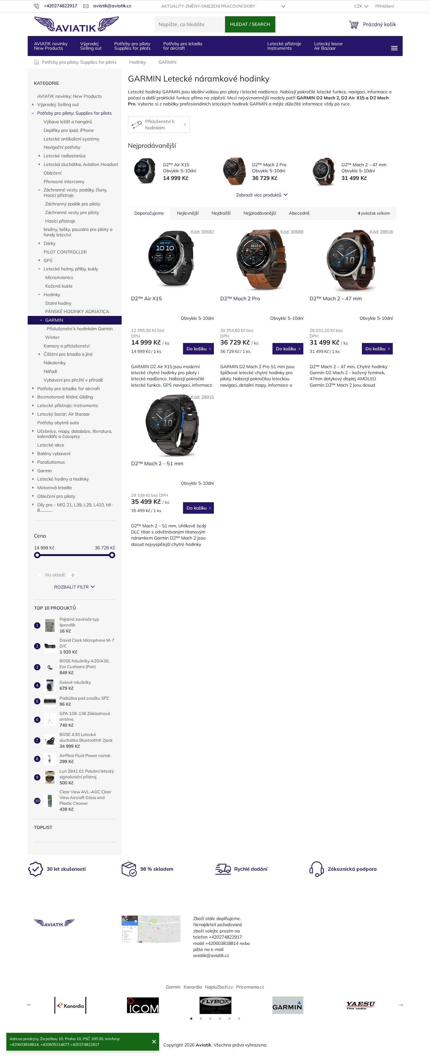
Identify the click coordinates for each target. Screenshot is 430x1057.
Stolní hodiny (58, 303)
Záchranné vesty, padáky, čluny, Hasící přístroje (75, 192)
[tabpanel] (70, 1005)
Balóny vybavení (53, 453)
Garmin (44, 471)
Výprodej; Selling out (58, 104)
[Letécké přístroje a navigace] (288, 1005)
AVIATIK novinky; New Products (69, 96)
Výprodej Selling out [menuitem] (91, 46)
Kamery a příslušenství (66, 346)
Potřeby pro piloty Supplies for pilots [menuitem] (132, 46)
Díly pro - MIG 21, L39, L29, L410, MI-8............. (75, 507)
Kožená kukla (58, 286)
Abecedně (299, 213)
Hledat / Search (250, 24)
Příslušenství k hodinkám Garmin (80, 329)
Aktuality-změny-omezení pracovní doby (208, 6)
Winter (52, 337)
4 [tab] (220, 1019)
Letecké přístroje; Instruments (67, 405)
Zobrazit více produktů (258, 195)
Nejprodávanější (259, 213)
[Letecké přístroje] (215, 1005)
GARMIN (54, 320)
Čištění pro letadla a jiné (68, 354)
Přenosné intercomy (64, 181)
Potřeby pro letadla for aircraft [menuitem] (182, 46)
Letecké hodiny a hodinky (63, 479)
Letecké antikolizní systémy (71, 139)
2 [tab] (201, 1019)
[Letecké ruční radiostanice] (361, 1005)
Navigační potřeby (62, 147)
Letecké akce (50, 445)
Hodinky (52, 294)
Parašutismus (51, 462)
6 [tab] (239, 1019)
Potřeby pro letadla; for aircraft (68, 388)
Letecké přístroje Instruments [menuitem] (284, 46)
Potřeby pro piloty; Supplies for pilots (74, 113)
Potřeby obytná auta (58, 422)
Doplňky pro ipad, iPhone (69, 130)
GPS (48, 260)
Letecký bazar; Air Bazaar (63, 414)
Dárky (49, 243)
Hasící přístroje (60, 221)
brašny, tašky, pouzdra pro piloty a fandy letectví (78, 232)
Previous (29, 1004)
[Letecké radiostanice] (143, 1005)
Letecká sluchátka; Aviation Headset (81, 164)
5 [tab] (229, 1019)
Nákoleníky (55, 363)
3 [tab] (210, 1019)
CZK (358, 6)
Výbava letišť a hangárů (68, 122)
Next (401, 1004)
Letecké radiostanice (65, 156)
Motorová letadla (54, 487)
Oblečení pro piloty (56, 496)
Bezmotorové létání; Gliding (65, 397)
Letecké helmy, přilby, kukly (71, 269)
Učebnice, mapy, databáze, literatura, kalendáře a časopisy (74, 433)
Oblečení (52, 173)
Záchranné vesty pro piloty (72, 212)
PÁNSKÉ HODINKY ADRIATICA (77, 311)
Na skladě (59, 575)
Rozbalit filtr (71, 587)
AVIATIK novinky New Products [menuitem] (50, 46)
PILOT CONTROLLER (65, 252)
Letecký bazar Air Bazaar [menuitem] (328, 46)
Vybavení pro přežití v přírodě (73, 380)
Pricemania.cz (250, 987)
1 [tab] (191, 1019)
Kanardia (193, 987)
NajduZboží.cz (219, 987)
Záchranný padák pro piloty (72, 204)
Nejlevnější (188, 213)
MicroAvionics (59, 277)
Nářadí (50, 371)
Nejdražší (221, 213)
